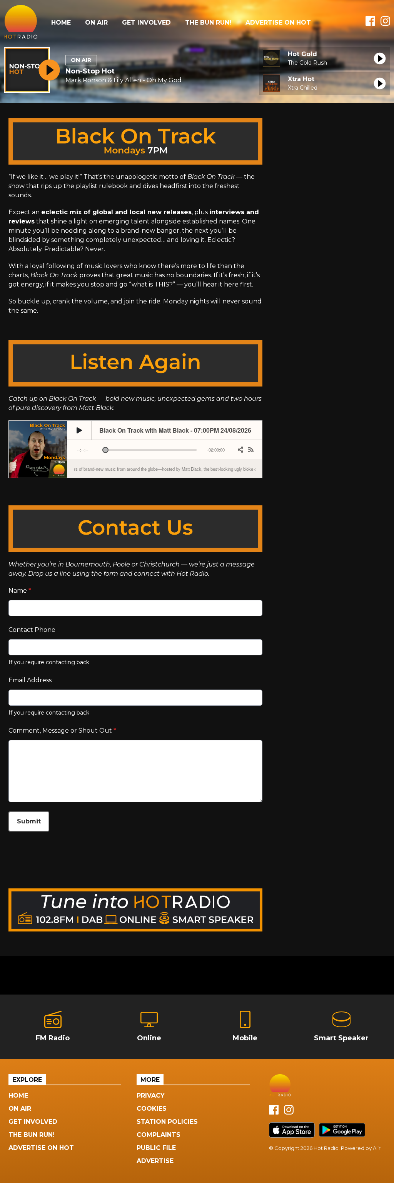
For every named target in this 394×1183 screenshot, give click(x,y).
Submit (29, 821)
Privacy (151, 1095)
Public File (156, 1147)
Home (61, 22)
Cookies (152, 1108)
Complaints (158, 1134)
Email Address (30, 680)
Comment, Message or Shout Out (62, 730)
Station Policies (167, 1121)
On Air (96, 22)
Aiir (377, 1148)
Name (19, 590)
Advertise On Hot (278, 22)
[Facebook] (370, 23)
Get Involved (146, 22)
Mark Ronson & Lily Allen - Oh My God (123, 80)
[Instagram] (385, 23)
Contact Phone (31, 629)
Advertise (155, 1161)
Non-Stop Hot (90, 71)
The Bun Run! (208, 22)
